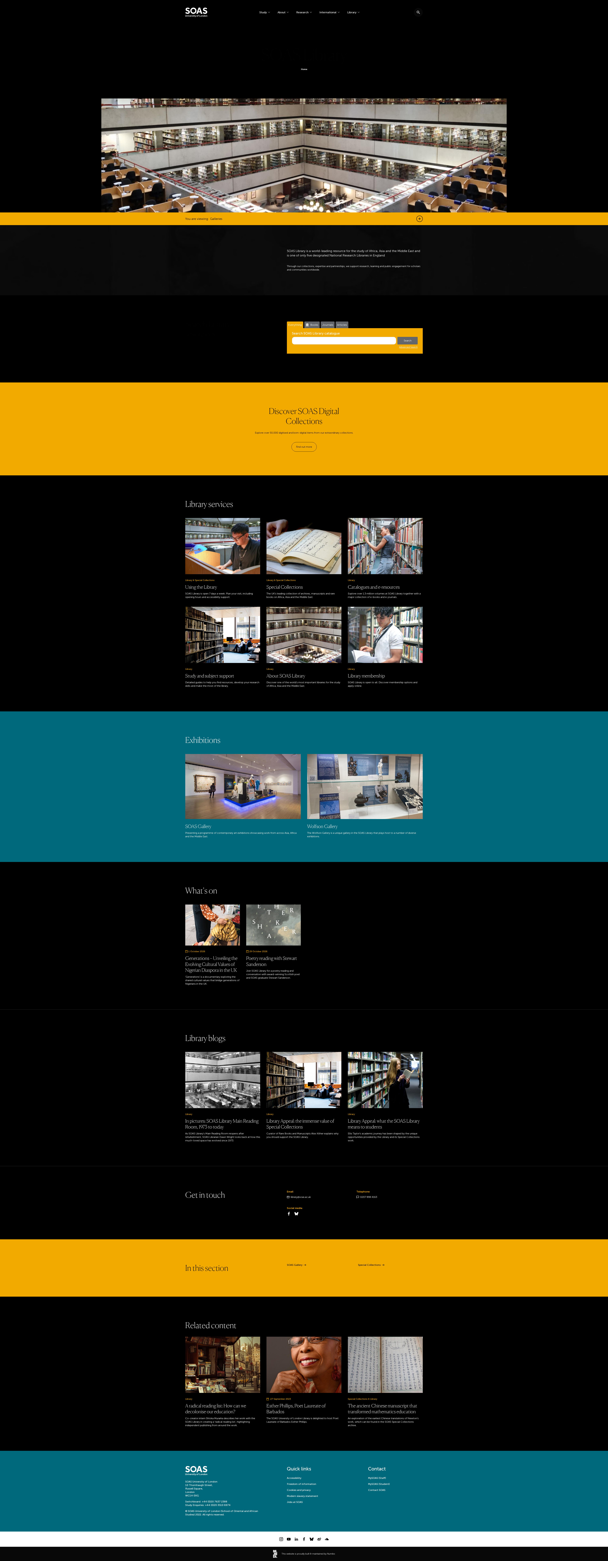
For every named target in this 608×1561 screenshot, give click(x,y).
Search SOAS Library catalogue (316, 333)
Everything (295, 325)
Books (314, 325)
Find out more (304, 446)
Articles (342, 325)
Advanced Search (408, 347)
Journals (327, 325)
